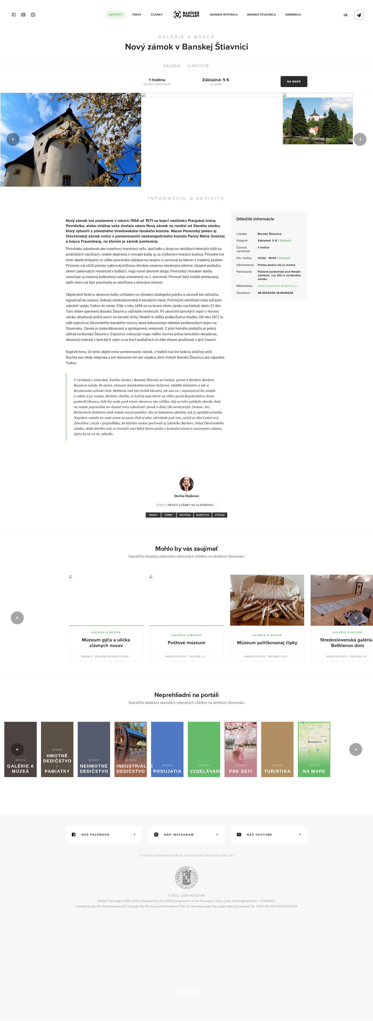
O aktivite (198, 66)
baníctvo (202, 515)
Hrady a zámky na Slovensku (191, 505)
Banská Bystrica (224, 14)
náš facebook (95, 834)
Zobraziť (285, 240)
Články (157, 14)
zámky (169, 515)
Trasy (136, 14)
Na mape (294, 81)
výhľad (220, 515)
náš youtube (259, 834)
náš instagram (179, 834)
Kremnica (293, 14)
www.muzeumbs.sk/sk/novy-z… (279, 286)
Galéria (172, 66)
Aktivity (115, 14)
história (185, 515)
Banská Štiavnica (261, 14)
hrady (153, 515)
